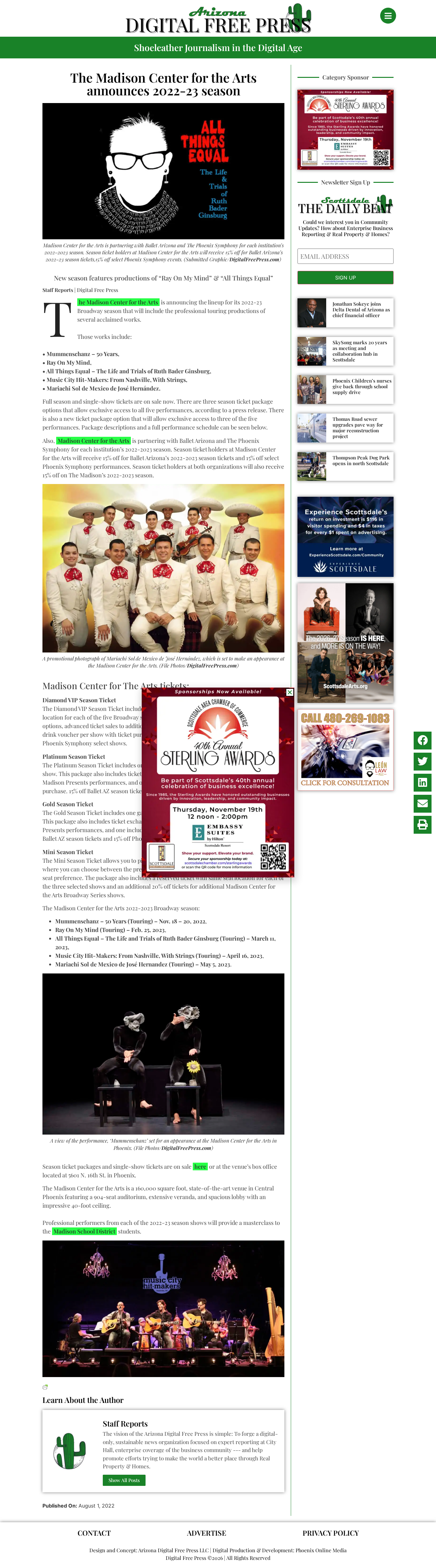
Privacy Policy (331, 1533)
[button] (423, 740)
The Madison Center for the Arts (117, 302)
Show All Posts (124, 1480)
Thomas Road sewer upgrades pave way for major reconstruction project (358, 427)
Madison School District (84, 1231)
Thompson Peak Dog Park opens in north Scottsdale (361, 460)
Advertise (206, 1533)
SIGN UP (345, 277)
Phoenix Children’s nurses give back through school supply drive (362, 386)
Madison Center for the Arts (93, 440)
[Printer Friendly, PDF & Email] (45, 1386)
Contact (94, 1533)
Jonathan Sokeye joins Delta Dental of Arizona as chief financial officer (361, 309)
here (200, 1166)
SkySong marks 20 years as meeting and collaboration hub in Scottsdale (360, 351)
